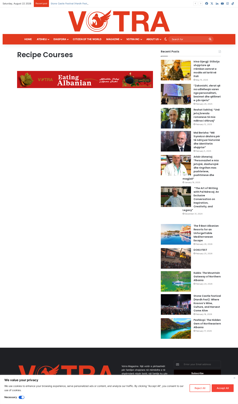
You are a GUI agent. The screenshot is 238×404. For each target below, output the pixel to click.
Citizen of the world (87, 39)
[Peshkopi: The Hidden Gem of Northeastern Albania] (176, 328)
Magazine (113, 39)
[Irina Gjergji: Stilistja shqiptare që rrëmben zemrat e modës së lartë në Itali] (176, 70)
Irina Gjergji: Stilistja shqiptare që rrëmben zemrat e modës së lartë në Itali (207, 69)
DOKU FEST (201, 250)
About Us (152, 39)
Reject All (200, 388)
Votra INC (133, 39)
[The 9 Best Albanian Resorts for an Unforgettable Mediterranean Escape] (176, 234)
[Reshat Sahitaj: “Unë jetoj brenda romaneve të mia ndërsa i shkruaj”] (176, 118)
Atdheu (42, 39)
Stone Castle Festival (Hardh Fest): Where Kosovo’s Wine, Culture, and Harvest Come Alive (100, 3)
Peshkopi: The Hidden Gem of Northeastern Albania (207, 323)
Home (28, 39)
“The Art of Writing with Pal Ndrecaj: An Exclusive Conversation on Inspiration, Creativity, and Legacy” (201, 199)
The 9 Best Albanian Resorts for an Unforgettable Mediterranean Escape (206, 233)
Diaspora (59, 39)
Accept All (223, 388)
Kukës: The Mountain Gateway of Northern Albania (207, 276)
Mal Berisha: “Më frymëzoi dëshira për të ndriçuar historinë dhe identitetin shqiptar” (207, 140)
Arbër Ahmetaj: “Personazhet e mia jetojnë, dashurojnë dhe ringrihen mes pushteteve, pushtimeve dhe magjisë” (201, 167)
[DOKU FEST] (176, 258)
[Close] (234, 378)
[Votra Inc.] (119, 20)
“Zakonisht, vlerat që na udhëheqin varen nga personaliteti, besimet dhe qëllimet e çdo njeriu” (207, 93)
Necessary (10, 397)
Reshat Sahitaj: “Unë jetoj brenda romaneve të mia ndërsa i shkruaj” (207, 115)
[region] (119, 389)
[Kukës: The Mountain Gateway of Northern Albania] (176, 281)
